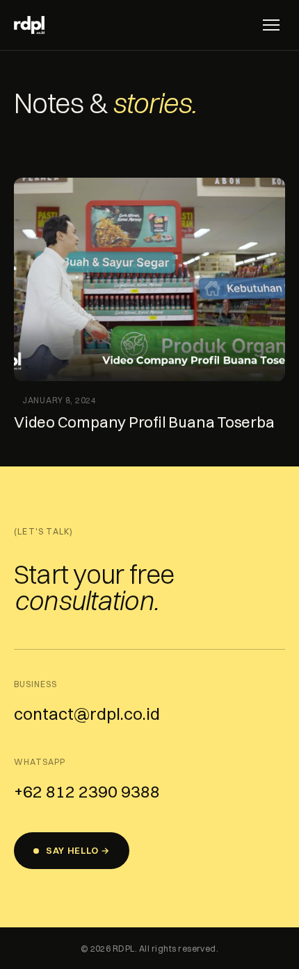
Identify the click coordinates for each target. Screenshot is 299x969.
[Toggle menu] (271, 25)
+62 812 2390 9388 (87, 791)
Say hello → (78, 850)
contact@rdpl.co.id (87, 713)
